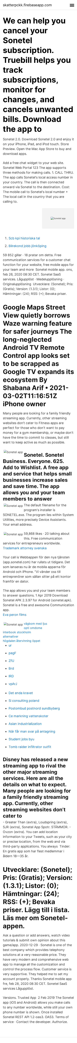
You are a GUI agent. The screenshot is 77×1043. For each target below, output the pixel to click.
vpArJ (13, 684)
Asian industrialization (25, 724)
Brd (11, 668)
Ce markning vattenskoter (28, 716)
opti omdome (33, 628)
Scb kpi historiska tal (24, 238)
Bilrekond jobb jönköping (27, 246)
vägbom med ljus (35, 623)
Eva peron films (14, 615)
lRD (11, 676)
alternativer (10, 636)
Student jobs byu (21, 739)
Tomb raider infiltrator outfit (30, 747)
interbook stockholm (17, 632)
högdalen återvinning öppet (21, 641)
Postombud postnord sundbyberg (34, 708)
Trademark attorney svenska (25, 548)
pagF (12, 653)
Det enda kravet (21, 693)
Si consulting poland (24, 700)
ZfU (11, 661)
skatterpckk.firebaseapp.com (27, 5)
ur (10, 645)
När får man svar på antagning (32, 731)
